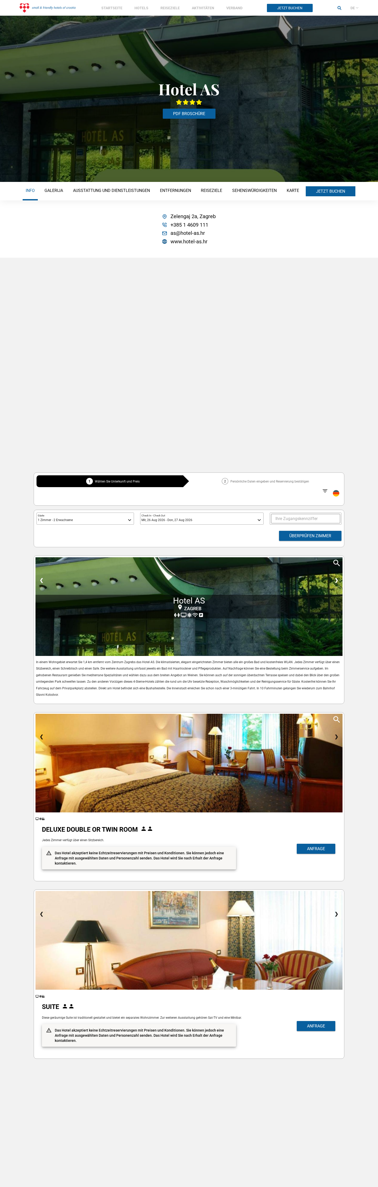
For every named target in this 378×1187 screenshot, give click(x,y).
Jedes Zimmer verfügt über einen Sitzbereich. (73, 840)
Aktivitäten (203, 8)
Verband (234, 8)
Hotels (141, 8)
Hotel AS (189, 601)
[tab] (30, 191)
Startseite (111, 8)
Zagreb (192, 608)
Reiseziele (170, 8)
